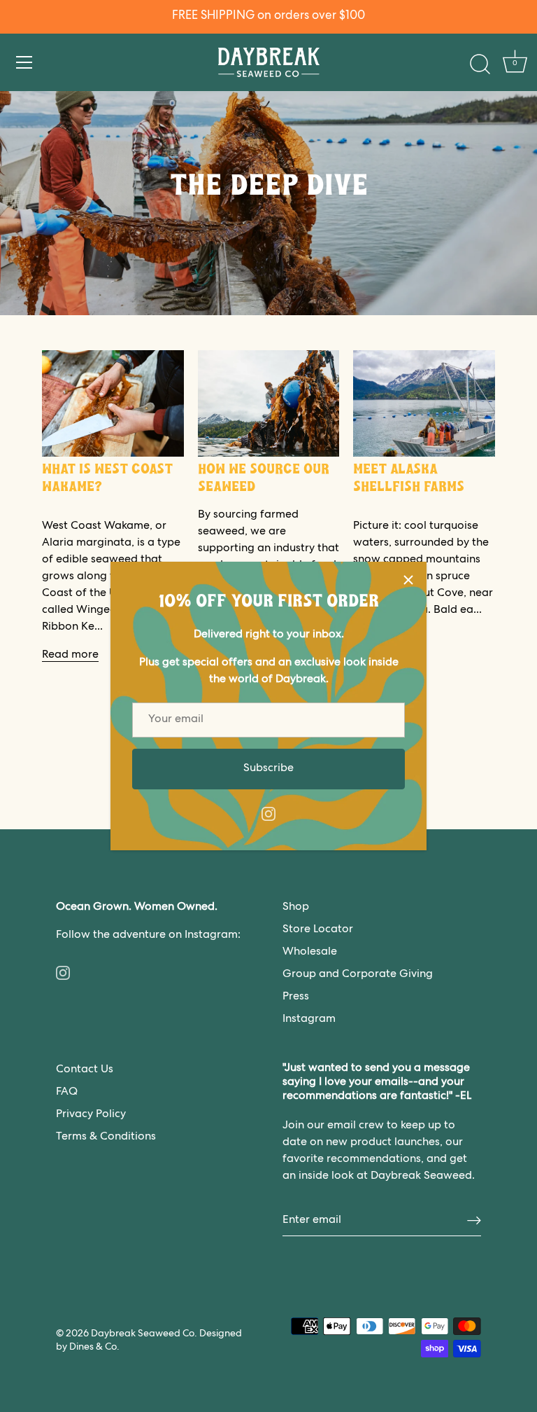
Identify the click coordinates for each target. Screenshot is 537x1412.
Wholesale (309, 952)
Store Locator (317, 930)
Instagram (309, 1019)
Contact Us (84, 1070)
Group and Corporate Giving (357, 975)
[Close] (408, 580)
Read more (70, 655)
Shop (295, 907)
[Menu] (24, 62)
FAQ (67, 1092)
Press (295, 997)
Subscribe (268, 769)
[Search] (479, 64)
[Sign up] (474, 1221)
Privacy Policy (91, 1115)
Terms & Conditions (106, 1137)
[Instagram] (268, 814)
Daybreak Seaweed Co (142, 1334)
